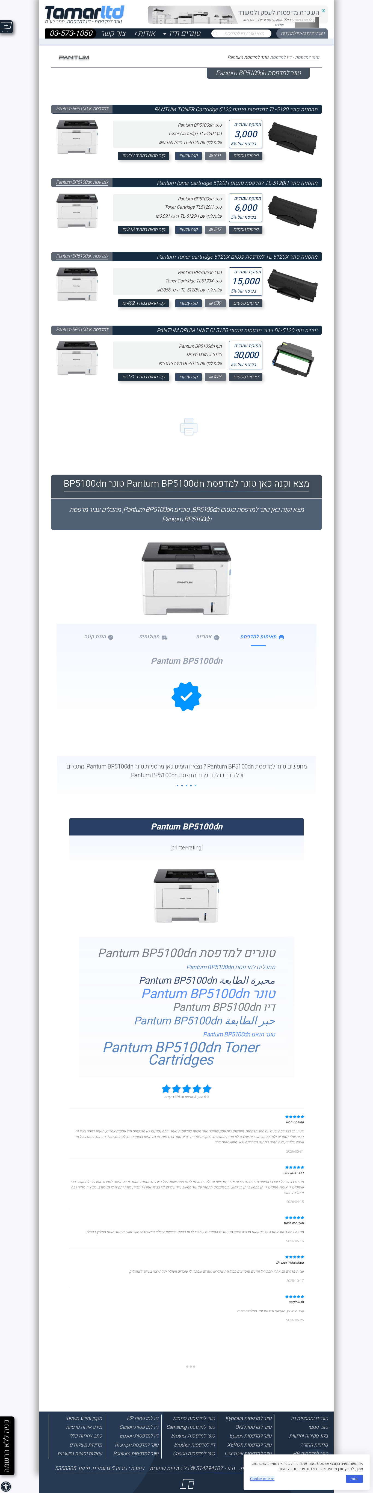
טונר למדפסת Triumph (136, 1445)
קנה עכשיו (188, 155)
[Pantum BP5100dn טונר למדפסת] (186, 605)
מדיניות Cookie (262, 1479)
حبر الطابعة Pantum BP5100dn (204, 1021)
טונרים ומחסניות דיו (309, 1418)
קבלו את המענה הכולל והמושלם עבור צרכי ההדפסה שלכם (279, 22)
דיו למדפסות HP (142, 1418)
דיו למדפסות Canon (138, 1427)
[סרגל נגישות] (6, 1487)
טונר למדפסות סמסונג (194, 1418)
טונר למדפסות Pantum (135, 1453)
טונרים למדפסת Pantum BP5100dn (186, 953)
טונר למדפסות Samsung (190, 1427)
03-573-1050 (70, 34)
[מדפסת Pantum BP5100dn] (186, 921)
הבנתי (355, 1478)
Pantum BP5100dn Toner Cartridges (180, 1054)
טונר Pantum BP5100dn (208, 994)
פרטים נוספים (245, 155)
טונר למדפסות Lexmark (247, 1453)
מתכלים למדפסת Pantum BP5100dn (230, 967)
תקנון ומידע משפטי (84, 1418)
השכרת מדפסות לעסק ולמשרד (278, 12)
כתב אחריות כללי (85, 1436)
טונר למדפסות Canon (194, 1453)
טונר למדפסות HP (310, 1453)
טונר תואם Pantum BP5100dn (239, 1034)
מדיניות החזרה (314, 1445)
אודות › (144, 34)
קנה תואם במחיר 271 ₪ (143, 376)
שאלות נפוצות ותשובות (79, 1453)
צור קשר (113, 34)
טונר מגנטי (318, 1427)
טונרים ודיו (184, 34)
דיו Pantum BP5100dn (224, 1007)
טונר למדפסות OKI (253, 1427)
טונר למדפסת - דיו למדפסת (302, 34)
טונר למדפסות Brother (193, 1436)
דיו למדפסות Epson (139, 1436)
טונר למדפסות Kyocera (248, 1418)
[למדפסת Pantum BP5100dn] (77, 135)
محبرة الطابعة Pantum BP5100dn (207, 980)
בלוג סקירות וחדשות (308, 1436)
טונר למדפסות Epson (250, 1436)
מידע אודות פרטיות (84, 1427)
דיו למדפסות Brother (194, 1445)
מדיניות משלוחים (85, 1445)
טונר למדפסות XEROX (249, 1445)
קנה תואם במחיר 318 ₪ (143, 229)
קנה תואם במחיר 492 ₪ (143, 303)
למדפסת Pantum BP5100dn (82, 108)
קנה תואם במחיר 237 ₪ (143, 155)
